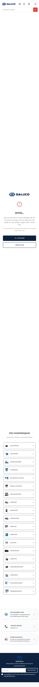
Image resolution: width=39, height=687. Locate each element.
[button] (19, 614)
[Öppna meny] (35, 4)
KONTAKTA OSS (19, 245)
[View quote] (29, 4)
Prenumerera (31, 670)
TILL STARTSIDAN (19, 238)
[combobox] (19, 10)
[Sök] (35, 10)
